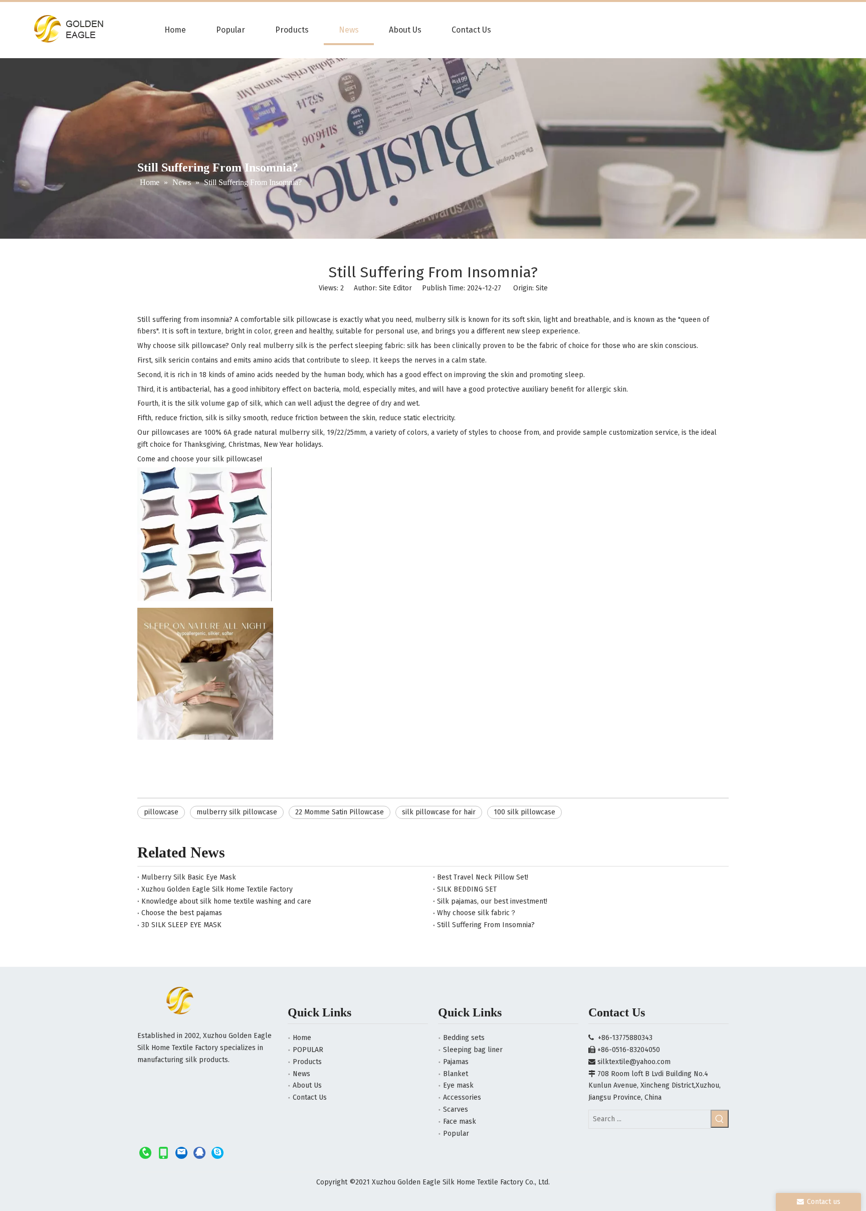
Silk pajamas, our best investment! (492, 901)
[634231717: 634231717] (199, 1152)
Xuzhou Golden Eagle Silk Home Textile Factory (217, 889)
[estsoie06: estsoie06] (217, 1152)
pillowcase (161, 812)
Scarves (455, 1109)
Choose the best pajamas (181, 913)
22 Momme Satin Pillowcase (339, 812)
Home (302, 1037)
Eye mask (458, 1085)
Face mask (459, 1121)
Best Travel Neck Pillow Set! (482, 877)
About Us (307, 1085)
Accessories (462, 1097)
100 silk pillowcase (524, 812)
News (301, 1074)
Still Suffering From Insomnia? (486, 925)
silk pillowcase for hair (439, 812)
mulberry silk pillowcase (236, 812)
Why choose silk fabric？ (477, 913)
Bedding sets (464, 1037)
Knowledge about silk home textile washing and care (226, 901)
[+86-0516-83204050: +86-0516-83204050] (145, 1152)
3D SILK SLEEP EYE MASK (181, 925)
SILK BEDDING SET (467, 889)
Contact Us (310, 1097)
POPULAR (308, 1050)
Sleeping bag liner (473, 1050)
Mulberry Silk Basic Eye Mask (188, 877)
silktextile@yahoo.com (634, 1062)
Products (307, 1062)
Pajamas (456, 1062)
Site (542, 288)
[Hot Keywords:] (720, 1119)
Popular (456, 1133)
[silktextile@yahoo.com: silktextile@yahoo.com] (181, 1152)
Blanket (455, 1074)
